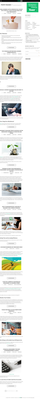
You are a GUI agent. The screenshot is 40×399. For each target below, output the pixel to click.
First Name (32, 54)
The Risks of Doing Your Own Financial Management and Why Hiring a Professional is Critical (11, 170)
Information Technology (29, 29)
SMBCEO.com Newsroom (17, 284)
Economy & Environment (29, 24)
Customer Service (28, 23)
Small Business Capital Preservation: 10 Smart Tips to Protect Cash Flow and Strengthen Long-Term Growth (11, 10)
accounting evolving (8, 213)
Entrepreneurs (28, 25)
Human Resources (6, 172)
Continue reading (11, 47)
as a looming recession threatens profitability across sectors (13, 288)
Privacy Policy (32, 397)
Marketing (34, 24)
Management (9, 13)
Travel (34, 28)
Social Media (34, 27)
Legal (33, 22)
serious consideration (15, 96)
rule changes (12, 98)
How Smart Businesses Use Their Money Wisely (11, 247)
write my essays (8, 343)
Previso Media (29, 397)
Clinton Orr (1, 156)
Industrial (27, 28)
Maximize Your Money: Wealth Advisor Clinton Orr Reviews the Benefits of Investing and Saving (11, 132)
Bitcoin (1, 123)
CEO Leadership (28, 22)
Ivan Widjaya (19, 13)
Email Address (32, 51)
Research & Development (36, 25)
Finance (5, 13)
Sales (33, 26)
